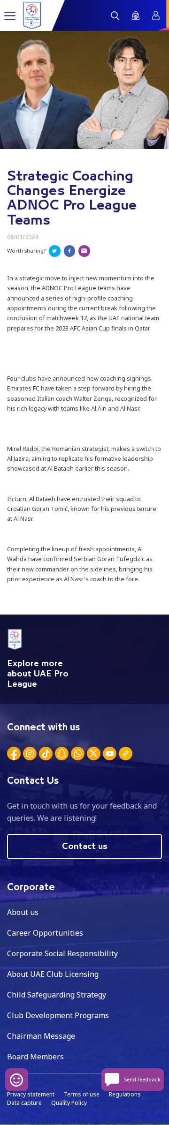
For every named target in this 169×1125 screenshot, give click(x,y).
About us (22, 912)
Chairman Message (41, 1036)
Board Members (35, 1056)
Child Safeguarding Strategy (56, 995)
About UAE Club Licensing (53, 974)
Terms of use (82, 1094)
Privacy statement (30, 1094)
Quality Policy (69, 1103)
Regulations (125, 1094)
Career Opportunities (45, 933)
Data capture (24, 1103)
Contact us (85, 846)
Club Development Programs (58, 1015)
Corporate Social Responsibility (62, 953)
